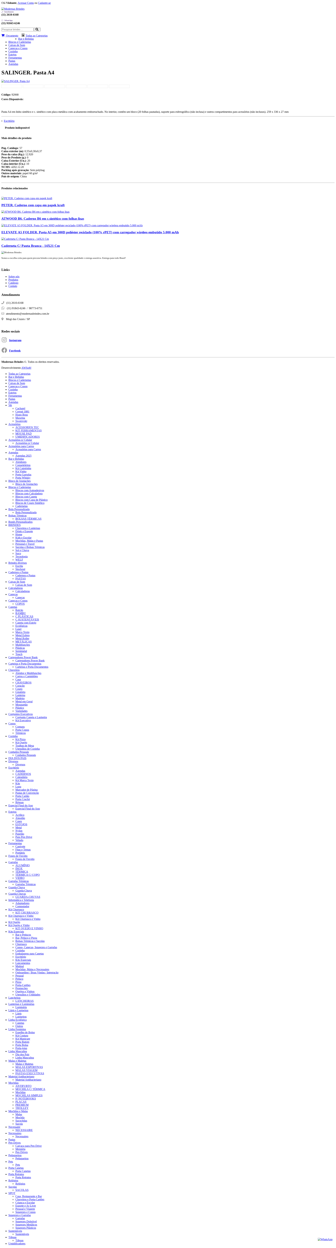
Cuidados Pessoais (18, 751)
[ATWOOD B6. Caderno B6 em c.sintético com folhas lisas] (35, 211)
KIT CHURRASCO (26, 912)
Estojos (12, 54)
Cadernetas (21, 506)
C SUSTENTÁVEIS (27, 619)
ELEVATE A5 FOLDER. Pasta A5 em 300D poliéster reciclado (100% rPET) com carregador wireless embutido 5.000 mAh (90, 232)
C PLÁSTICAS (24, 616)
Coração (20, 685)
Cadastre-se (44, 2)
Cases (18, 821)
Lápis (18, 1013)
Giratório (20, 692)
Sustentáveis (15, 1230)
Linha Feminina (17, 1029)
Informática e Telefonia (21, 900)
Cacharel (20, 408)
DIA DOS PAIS (17, 758)
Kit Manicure (22, 1038)
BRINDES (14, 525)
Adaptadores (22, 903)
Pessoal (19, 975)
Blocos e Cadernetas (19, 41)
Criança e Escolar (25, 1202)
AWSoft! (26, 367)
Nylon (18, 830)
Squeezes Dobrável (26, 1221)
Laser (18, 629)
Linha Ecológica (17, 1019)
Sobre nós (13, 276)
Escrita (19, 565)
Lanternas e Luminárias (21, 1004)
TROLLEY (22, 1108)
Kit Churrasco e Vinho (20, 915)
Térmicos (20, 733)
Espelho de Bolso (25, 1032)
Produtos (13, 279)
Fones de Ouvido (17, 855)
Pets (10, 1161)
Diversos (13, 761)
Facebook (15, 350)
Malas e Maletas (17, 1060)
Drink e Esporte (24, 531)
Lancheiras (14, 997)
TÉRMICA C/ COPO (27, 874)
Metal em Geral (24, 701)
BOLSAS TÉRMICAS (28, 518)
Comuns (20, 726)
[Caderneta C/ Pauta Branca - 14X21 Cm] (25, 238)
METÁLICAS (23, 641)
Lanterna (20, 695)
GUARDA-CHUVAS (27, 896)
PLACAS (20, 1101)
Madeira (19, 698)
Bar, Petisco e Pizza (26, 937)
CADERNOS (23, 773)
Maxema (20, 417)
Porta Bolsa (21, 1045)
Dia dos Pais (22, 1054)
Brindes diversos (17, 562)
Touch (18, 654)
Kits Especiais (16, 931)
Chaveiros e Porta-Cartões (29, 1199)
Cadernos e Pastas (18, 572)
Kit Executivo (23, 720)
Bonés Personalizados (20, 521)
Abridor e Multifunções (28, 673)
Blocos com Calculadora (29, 493)
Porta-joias (21, 1048)
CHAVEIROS (23, 682)
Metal (18, 827)
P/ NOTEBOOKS (25, 1098)
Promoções (21, 988)
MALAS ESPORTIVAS (29, 1067)
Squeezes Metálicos (26, 1224)
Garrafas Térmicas (18, 881)
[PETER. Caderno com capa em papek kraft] (26, 198)
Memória (20, 1149)
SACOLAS (22, 1189)
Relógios (13, 1180)
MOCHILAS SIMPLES (29, 1095)
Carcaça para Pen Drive (28, 1145)
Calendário (21, 777)
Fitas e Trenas (23, 849)
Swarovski (21, 421)
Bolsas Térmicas (17, 515)
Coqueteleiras (22, 465)
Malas (18, 1114)
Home (18, 534)
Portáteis (20, 852)
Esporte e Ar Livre (25, 1205)
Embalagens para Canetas (29, 953)
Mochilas (13, 1082)
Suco (18, 553)
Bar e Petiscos (23, 934)
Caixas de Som (16, 45)
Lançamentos (22, 963)
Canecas (13, 594)
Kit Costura (21, 1035)
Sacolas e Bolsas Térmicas (30, 547)
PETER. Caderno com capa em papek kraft (33, 205)
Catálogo (13, 282)
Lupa (18, 786)
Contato (12, 286)
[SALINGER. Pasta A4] (15, 81)
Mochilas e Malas (18, 1111)
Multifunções (22, 644)
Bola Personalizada (19, 509)
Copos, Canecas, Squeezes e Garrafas (36, 947)
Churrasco (21, 944)
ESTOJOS (21, 824)
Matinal (19, 966)
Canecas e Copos (17, 48)
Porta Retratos (16, 1174)
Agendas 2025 (23, 455)
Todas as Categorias (37, 35)
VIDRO (19, 877)
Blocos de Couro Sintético (29, 502)
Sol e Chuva (22, 550)
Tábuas (12, 1237)
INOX (19, 868)
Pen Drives (14, 1142)
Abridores (20, 461)
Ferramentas (15, 57)
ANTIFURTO (23, 1085)
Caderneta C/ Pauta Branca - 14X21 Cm (30, 246)
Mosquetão (21, 704)
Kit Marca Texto (24, 780)
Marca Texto (22, 632)
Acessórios (14, 424)
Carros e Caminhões (26, 676)
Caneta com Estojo (25, 622)
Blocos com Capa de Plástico (31, 499)
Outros (19, 1026)
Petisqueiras (15, 1155)
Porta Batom (22, 1041)
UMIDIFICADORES (27, 436)
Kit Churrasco (16, 909)
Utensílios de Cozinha (27, 748)
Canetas (12, 606)
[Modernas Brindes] (12, 8)
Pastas (11, 60)
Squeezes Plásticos (25, 1227)
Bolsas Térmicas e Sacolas (30, 941)
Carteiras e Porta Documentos (24, 663)
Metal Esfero (22, 635)
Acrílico (19, 814)
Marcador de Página (26, 789)
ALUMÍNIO (22, 865)
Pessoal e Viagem (25, 1208)
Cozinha (13, 51)
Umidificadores (16, 1243)
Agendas (13, 64)
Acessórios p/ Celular (20, 439)
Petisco (19, 978)
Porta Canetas (16, 1167)
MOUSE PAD (23, 433)
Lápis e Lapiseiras (18, 1010)
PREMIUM (22, 1104)
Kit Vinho (20, 471)
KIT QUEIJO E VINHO (29, 928)
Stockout (20, 569)
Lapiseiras (21, 1016)
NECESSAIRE (24, 1130)
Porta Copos (22, 729)
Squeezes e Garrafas (19, 1215)
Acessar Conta (26, 2)
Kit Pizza (20, 739)
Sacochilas (21, 1120)
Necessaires (14, 1133)
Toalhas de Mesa (24, 745)
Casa (18, 679)
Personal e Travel (24, 543)
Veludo (19, 840)
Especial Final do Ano (20, 805)
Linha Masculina (17, 1051)
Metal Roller (22, 638)
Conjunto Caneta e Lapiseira (31, 717)
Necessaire (14, 1126)
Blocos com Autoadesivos (29, 490)
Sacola (19, 1123)
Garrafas (13, 862)
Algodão (20, 818)
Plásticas (20, 647)
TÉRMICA (21, 871)
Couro (18, 688)
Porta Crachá (22, 799)
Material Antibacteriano (21, 1076)
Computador (22, 906)
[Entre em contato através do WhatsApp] (325, 1239)
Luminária (21, 1007)
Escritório (9, 120)
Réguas (19, 802)
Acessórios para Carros (21, 446)
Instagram (15, 340)
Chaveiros (14, 669)
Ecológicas (21, 625)
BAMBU (20, 613)
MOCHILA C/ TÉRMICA (30, 1089)
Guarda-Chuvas (17, 893)
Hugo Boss (21, 414)
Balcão (19, 610)
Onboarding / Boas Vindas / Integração (36, 972)
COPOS (20, 603)
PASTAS (20, 578)
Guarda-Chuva (16, 887)
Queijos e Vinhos (24, 991)
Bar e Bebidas (26, 38)
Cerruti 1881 (22, 411)
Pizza (18, 981)
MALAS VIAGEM (26, 1070)
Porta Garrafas (23, 474)
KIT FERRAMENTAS (28, 430)
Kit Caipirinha (23, 468)
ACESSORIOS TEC (27, 427)
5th (10, 405)
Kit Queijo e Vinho (19, 925)
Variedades (21, 710)
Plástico (19, 707)
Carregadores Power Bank (23, 657)
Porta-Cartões (22, 985)
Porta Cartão (22, 796)
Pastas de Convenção (27, 792)
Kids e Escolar (23, 537)
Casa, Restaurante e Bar (28, 1196)
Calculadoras (15, 588)
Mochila (19, 1117)
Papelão (19, 833)
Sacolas (12, 1186)
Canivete (20, 846)
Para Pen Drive (23, 837)
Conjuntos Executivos (20, 714)
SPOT (11, 1193)
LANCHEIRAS (24, 1000)
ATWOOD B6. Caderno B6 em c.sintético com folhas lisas (42, 218)
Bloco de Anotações (19, 480)
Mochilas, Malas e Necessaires (32, 969)
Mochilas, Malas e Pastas (29, 540)
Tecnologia (21, 556)
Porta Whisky (22, 477)
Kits (17, 783)
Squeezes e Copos (25, 1212)
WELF (19, 559)
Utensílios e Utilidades (27, 994)
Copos (12, 723)
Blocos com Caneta (26, 496)
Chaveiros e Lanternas (27, 528)
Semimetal (21, 651)
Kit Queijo (21, 742)
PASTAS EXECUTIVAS (29, 1073)
